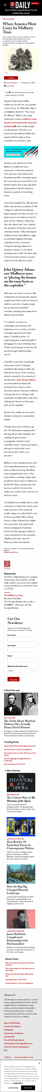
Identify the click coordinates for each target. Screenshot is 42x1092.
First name (12, 635)
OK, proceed (28, 1088)
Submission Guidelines (13, 1033)
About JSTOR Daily (12, 1023)
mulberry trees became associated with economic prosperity (20, 122)
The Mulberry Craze (13, 595)
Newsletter (35, 3)
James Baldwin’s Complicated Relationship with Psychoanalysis (17, 939)
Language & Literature (15, 839)
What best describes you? (18, 666)
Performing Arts (13, 794)
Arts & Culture (8, 19)
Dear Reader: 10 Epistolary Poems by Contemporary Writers (20, 845)
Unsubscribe (9, 1036)
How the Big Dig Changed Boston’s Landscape (17, 759)
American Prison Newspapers (16, 1046)
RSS (5, 1050)
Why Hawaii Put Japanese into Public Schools (19, 964)
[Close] (39, 1063)
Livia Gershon (12, 83)
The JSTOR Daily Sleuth (14, 1040)
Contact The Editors (12, 1026)
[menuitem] (35, 3)
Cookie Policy (18, 1083)
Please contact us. (11, 552)
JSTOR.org (7, 1057)
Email (10, 656)
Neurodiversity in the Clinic (14, 764)
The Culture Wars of (20, 754)
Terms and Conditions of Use (23, 1057)
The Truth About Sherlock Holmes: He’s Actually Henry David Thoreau (19, 724)
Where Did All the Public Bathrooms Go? (19, 746)
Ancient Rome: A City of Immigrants (18, 749)
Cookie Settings (13, 1088)
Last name (12, 645)
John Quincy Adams (26, 379)
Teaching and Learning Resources (18, 1043)
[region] (21, 1076)
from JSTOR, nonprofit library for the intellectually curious (21, 11)
